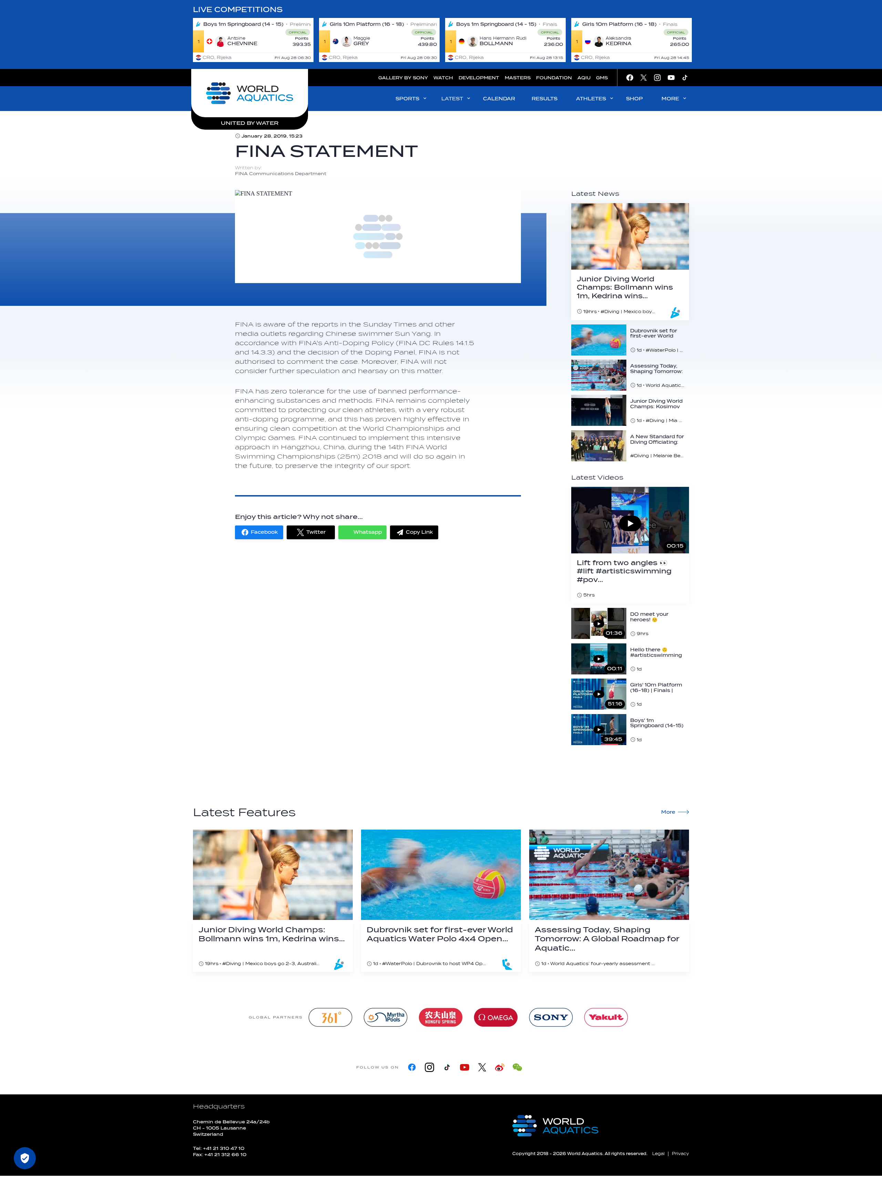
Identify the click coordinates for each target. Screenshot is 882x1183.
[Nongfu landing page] (441, 1017)
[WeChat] (517, 1067)
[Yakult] (606, 1017)
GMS (602, 77)
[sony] (551, 1017)
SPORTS (407, 98)
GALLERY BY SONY (403, 77)
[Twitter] (482, 1067)
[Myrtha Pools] (385, 1017)
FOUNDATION (554, 77)
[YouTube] (464, 1067)
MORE (670, 98)
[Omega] (496, 1017)
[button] (259, 532)
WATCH (443, 77)
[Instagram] (429, 1067)
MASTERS (518, 77)
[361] (330, 1017)
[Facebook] (412, 1067)
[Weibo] (500, 1067)
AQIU (584, 77)
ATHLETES (591, 98)
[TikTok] (447, 1067)
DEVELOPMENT (479, 77)
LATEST (452, 98)
